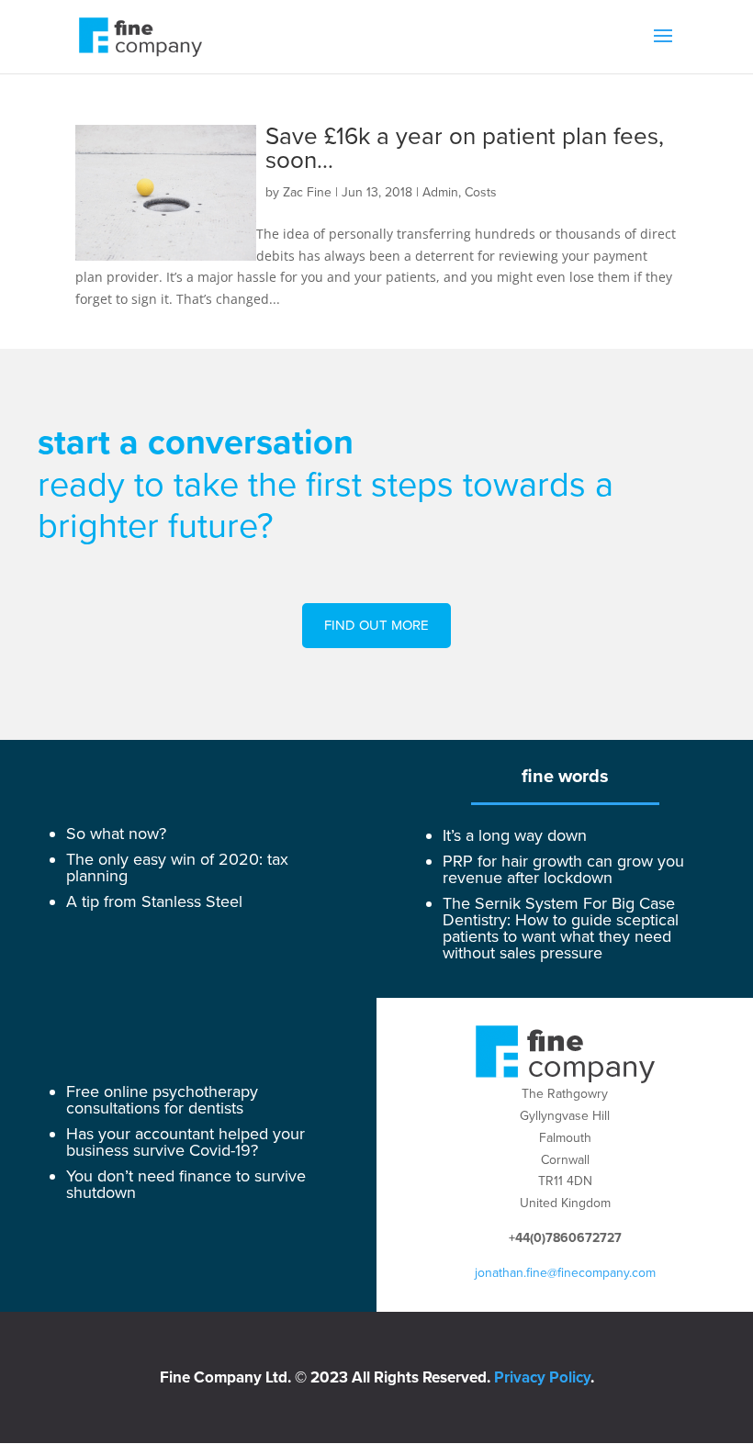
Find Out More (376, 625)
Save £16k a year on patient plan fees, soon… (464, 149)
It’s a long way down (515, 835)
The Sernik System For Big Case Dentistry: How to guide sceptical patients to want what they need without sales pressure (561, 928)
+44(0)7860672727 (565, 1238)
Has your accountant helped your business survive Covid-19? (185, 1142)
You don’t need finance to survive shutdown (186, 1184)
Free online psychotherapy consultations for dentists (162, 1099)
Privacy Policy (542, 1377)
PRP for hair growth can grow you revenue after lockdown (563, 869)
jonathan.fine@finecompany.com (565, 1273)
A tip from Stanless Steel (154, 901)
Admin (440, 192)
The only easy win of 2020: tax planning (177, 867)
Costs (481, 192)
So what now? (116, 833)
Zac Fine (307, 192)
